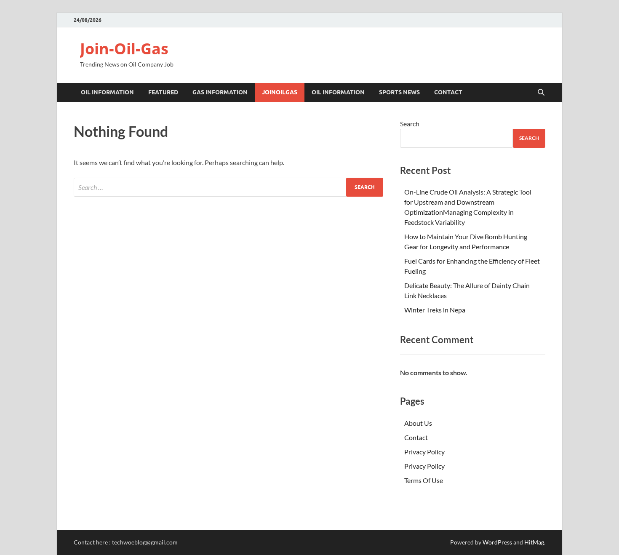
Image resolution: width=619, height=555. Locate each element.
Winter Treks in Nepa (434, 310)
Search (409, 124)
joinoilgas (279, 92)
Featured (163, 92)
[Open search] (541, 92)
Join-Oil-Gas (124, 48)
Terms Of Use (423, 480)
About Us (418, 423)
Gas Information (220, 92)
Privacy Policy (424, 452)
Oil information (107, 92)
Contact (448, 92)
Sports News (399, 92)
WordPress (497, 542)
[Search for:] (228, 187)
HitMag (534, 542)
